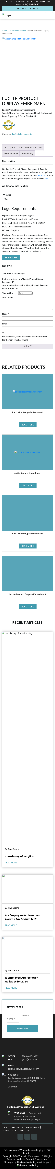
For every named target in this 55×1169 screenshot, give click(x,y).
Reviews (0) (27, 153)
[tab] (9, 147)
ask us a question (27, 8)
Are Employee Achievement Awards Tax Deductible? (23, 917)
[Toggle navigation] (49, 15)
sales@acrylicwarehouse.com (23, 1068)
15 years (41, 175)
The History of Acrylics (19, 856)
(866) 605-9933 (30, 4)
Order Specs (32, 1127)
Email (5, 323)
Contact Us (10, 1131)
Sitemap (12, 1086)
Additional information (30, 147)
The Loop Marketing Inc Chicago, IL (34, 1162)
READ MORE (11, 862)
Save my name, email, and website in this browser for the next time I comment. (24, 338)
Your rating (7, 293)
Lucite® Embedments (18, 30)
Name (5, 314)
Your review (8, 297)
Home (4, 30)
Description (9, 147)
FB (46, 178)
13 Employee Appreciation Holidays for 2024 (21, 979)
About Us (24, 1131)
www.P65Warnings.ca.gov (27, 1119)
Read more (11, 257)
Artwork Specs (11, 153)
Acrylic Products (13, 1127)
